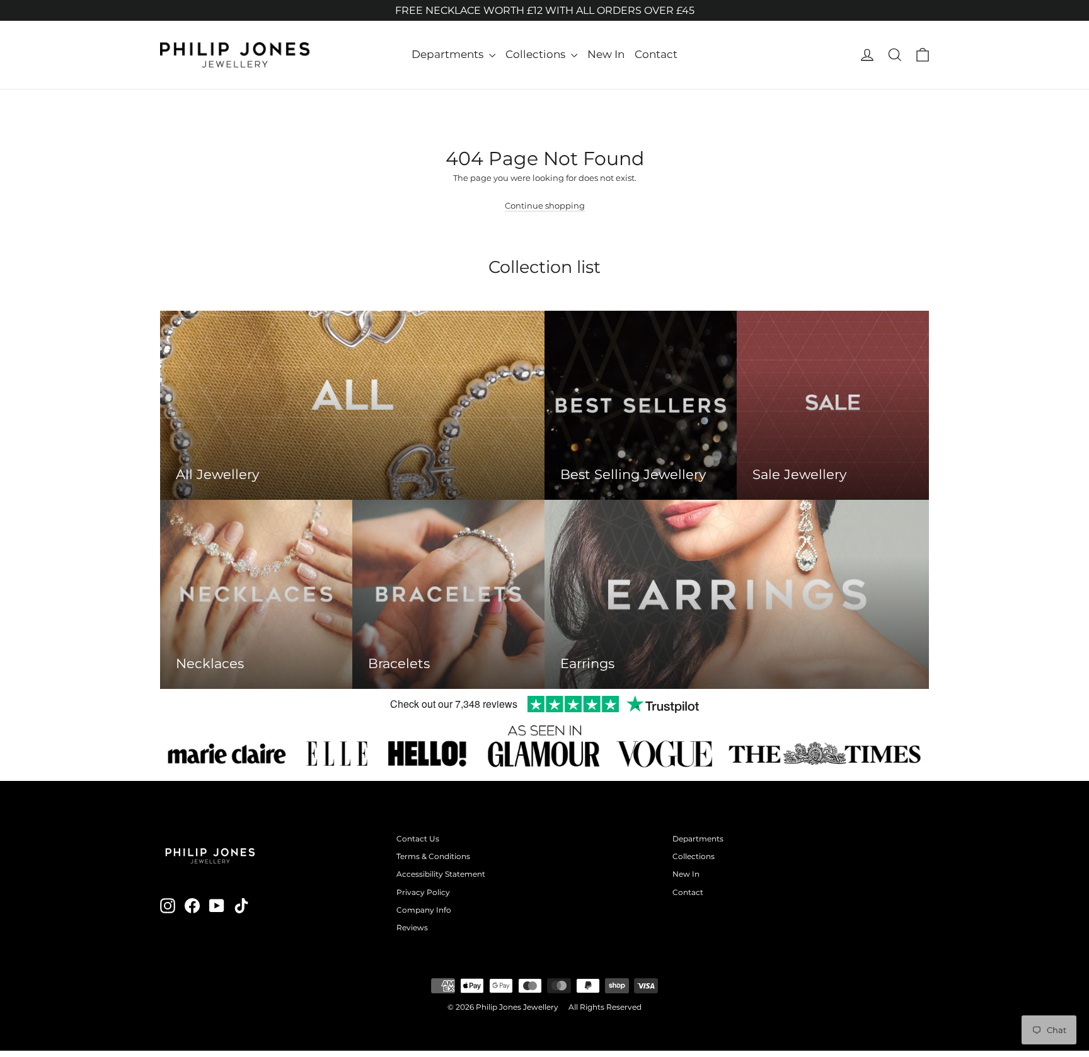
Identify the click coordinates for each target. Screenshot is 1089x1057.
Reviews (412, 927)
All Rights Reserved (605, 1007)
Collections (536, 54)
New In (606, 54)
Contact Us (417, 838)
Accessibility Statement (440, 874)
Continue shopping (545, 205)
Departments (449, 54)
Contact (656, 54)
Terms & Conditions (433, 856)
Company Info (423, 910)
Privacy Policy (423, 892)
